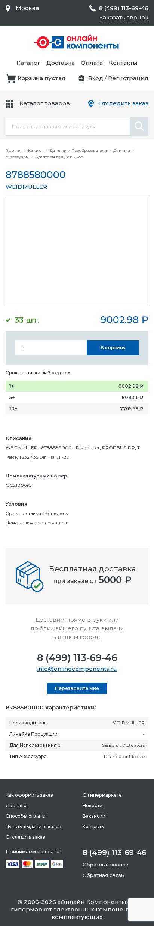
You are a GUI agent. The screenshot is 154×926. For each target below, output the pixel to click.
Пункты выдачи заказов (33, 826)
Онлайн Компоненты (93, 901)
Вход (95, 78)
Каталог (28, 62)
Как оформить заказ (29, 795)
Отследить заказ (123, 103)
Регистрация (128, 78)
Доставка (60, 62)
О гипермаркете (102, 795)
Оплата (92, 62)
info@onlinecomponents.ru (77, 668)
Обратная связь (103, 875)
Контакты (123, 62)
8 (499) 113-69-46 (77, 657)
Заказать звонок (123, 17)
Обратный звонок (105, 865)
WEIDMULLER (26, 186)
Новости (92, 805)
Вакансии (94, 816)
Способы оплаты (26, 816)
